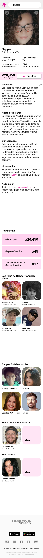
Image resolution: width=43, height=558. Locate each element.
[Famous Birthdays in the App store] (14, 534)
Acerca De (7, 548)
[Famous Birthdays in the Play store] (29, 534)
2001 (12, 60)
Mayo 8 (5, 60)
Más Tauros (8, 454)
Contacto (16, 548)
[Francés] (21, 542)
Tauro (25, 60)
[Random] (36, 13)
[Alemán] (36, 542)
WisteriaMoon (24, 187)
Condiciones (34, 548)
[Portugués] (14, 542)
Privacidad (24, 548)
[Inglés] (7, 542)
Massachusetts (9, 66)
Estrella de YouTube (11, 52)
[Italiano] (28, 542)
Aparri (14, 175)
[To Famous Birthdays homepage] (4, 4)
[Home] (21, 521)
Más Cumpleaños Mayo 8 (16, 422)
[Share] (7, 13)
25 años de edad (30, 66)
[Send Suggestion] (40, 86)
